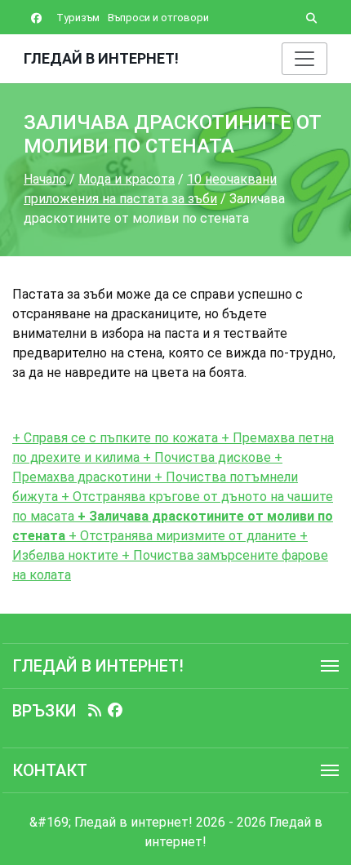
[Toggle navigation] (304, 58)
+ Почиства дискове (205, 457)
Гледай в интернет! (101, 58)
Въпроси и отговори (158, 17)
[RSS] (94, 710)
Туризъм (78, 17)
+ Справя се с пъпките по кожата (115, 438)
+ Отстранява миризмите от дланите (180, 535)
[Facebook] (115, 710)
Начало (45, 179)
